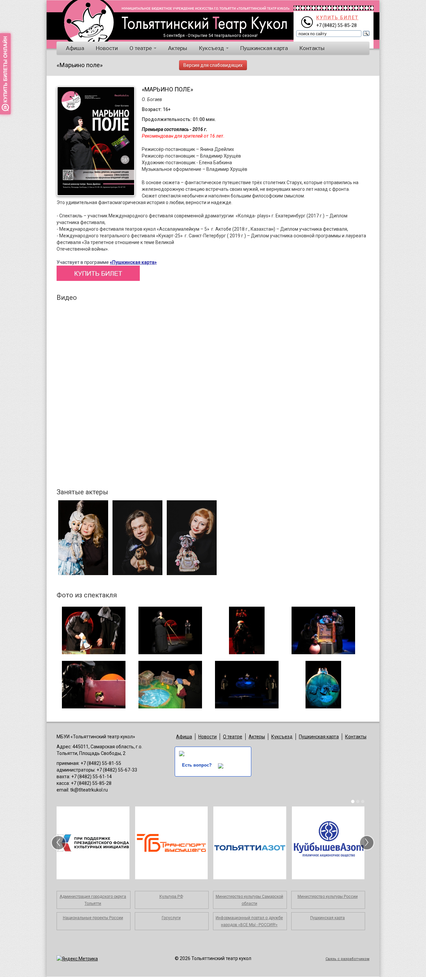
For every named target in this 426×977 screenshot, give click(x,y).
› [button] (367, 842)
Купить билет (337, 17)
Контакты (312, 48)
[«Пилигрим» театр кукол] (87, 20)
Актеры (177, 48)
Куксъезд (212, 48)
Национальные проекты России (93, 918)
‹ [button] (59, 842)
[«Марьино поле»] (93, 630)
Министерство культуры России (328, 896)
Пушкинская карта (264, 48)
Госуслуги (171, 918)
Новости (107, 48)
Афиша (75, 48)
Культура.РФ (171, 896)
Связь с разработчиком (347, 959)
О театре (141, 48)
